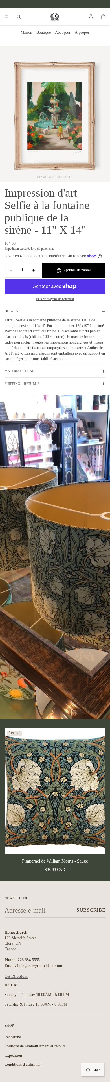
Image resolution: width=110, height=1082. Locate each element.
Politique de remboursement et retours (35, 1046)
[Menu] (6, 16)
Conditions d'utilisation (23, 1064)
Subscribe (90, 910)
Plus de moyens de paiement (55, 299)
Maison (26, 32)
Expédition (13, 1055)
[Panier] (103, 17)
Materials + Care (20, 371)
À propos (82, 32)
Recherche (13, 1037)
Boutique (43, 32)
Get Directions (16, 976)
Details (11, 311)
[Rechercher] (18, 17)
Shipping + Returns (22, 384)
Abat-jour (63, 32)
